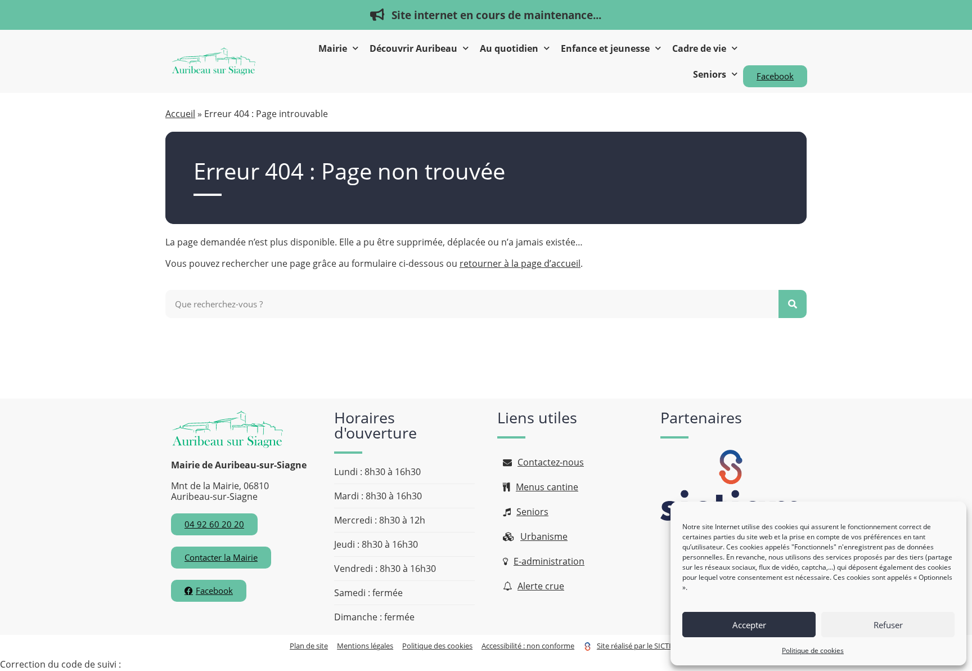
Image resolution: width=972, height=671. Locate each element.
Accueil (180, 114)
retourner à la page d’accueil (520, 263)
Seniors (709, 74)
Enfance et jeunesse (605, 48)
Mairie (332, 48)
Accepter (749, 624)
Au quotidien (509, 48)
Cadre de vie (699, 48)
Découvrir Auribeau (413, 48)
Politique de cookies (813, 650)
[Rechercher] (792, 304)
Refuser (888, 624)
